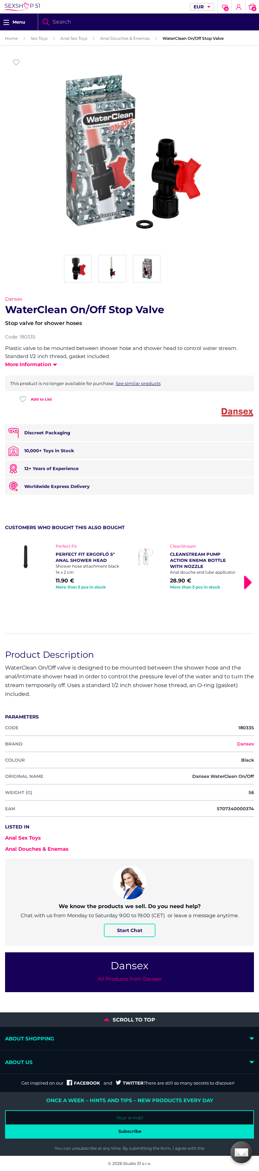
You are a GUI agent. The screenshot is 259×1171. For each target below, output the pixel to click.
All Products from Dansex (130, 979)
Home (11, 38)
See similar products (138, 383)
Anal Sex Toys (73, 38)
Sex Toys (39, 38)
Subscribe (129, 1131)
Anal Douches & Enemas (125, 38)
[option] (72, 567)
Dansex (13, 299)
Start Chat (129, 930)
